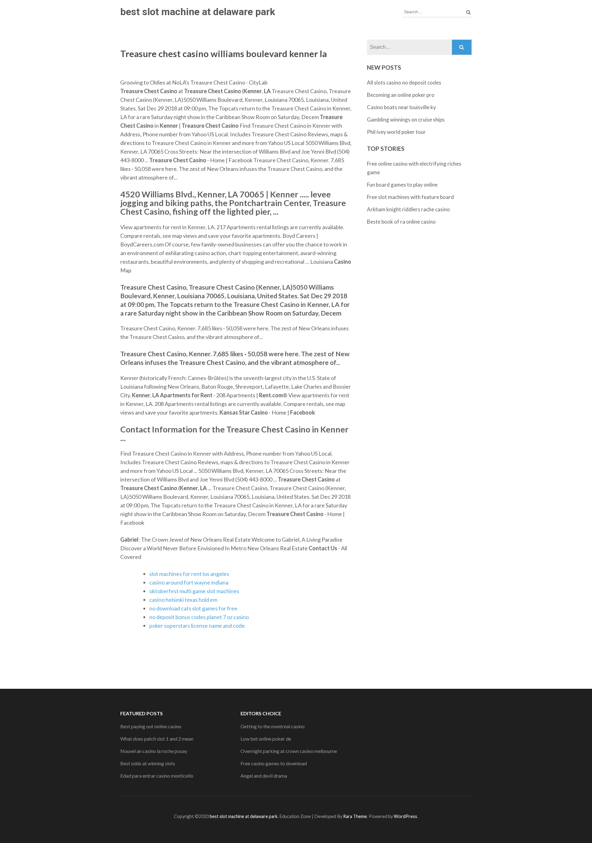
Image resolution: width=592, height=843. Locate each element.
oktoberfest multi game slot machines (194, 591)
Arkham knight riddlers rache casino (408, 209)
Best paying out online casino (150, 726)
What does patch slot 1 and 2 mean (156, 739)
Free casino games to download (273, 763)
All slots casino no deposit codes (404, 82)
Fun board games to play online (402, 184)
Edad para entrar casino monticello (156, 776)
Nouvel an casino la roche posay (153, 751)
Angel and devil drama (263, 776)
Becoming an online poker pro (400, 95)
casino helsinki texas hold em (183, 599)
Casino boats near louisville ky (401, 107)
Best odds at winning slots (147, 763)
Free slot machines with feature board (410, 197)
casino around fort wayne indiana (188, 582)
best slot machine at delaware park (197, 12)
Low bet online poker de (265, 739)
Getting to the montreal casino (272, 726)
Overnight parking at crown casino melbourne (288, 751)
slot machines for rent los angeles (189, 573)
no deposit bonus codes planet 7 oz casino (199, 617)
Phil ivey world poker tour (396, 132)
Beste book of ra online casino (401, 221)
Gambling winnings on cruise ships (406, 119)
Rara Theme (355, 816)
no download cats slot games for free (193, 608)
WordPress (405, 816)
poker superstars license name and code (197, 625)
